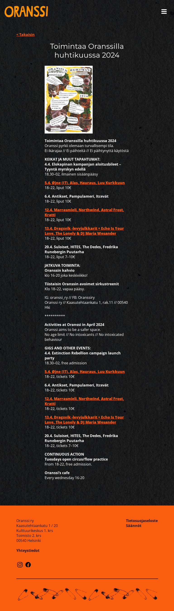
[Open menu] (164, 11)
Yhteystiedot (27, 550)
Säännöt (133, 525)
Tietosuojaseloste (142, 520)
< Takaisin (25, 34)
